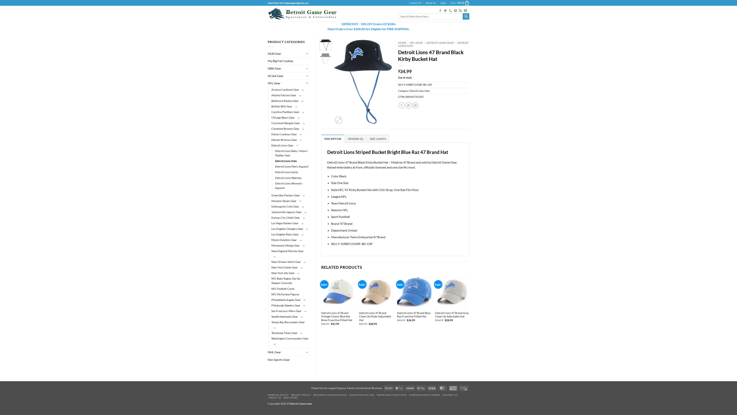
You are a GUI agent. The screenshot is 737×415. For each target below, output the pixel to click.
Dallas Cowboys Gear (284, 134)
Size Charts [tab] (378, 138)
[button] (443, 3)
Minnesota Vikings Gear (285, 245)
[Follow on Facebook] (440, 10)
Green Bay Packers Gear (285, 195)
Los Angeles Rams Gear (285, 234)
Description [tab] (332, 138)
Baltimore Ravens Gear (285, 100)
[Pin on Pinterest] (415, 105)
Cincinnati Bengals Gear (285, 123)
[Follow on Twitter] (445, 10)
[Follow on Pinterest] (455, 10)
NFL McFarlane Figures (285, 294)
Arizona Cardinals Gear (285, 89)
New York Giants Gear (284, 267)
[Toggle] (307, 53)
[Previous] (339, 82)
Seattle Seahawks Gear (284, 316)
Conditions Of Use (361, 394)
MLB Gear (274, 53)
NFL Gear (274, 83)
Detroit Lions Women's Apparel (288, 185)
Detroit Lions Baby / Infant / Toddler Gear (291, 153)
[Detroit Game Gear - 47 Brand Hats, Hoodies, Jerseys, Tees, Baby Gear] (302, 13)
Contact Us (415, 2)
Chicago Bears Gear (283, 117)
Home (402, 42)
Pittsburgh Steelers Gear (285, 305)
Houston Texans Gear (284, 201)
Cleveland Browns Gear (285, 128)
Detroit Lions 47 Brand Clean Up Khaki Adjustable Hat (375, 316)
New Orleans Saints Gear (286, 261)
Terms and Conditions (392, 394)
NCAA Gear (275, 76)
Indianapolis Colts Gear (285, 206)
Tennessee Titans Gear (284, 332)
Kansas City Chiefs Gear (285, 217)
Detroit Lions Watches (288, 177)
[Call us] (450, 10)
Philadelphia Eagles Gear (286, 299)
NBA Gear (274, 68)
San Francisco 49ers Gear (286, 311)
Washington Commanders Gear (290, 338)
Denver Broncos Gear (284, 139)
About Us (431, 2)
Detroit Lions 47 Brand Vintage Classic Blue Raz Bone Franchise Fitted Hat (336, 316)
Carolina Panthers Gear (285, 112)
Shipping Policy (278, 394)
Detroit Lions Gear (282, 145)
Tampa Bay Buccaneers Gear (288, 322)
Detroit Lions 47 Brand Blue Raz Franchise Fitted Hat (413, 314)
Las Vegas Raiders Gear (285, 223)
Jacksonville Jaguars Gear (286, 212)
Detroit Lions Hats (286, 161)
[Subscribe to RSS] (460, 10)
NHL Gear (274, 352)
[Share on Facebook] (401, 105)
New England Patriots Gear (287, 251)
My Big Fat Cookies (280, 61)
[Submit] (466, 16)
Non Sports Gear (279, 359)
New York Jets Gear (283, 273)
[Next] (386, 82)
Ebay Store (290, 397)
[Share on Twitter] (408, 105)
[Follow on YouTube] (465, 10)
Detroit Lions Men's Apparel (291, 166)
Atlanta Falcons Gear (283, 95)
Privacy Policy (301, 394)
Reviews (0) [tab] (355, 138)
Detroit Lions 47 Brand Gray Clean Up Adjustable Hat (452, 314)
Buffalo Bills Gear (281, 106)
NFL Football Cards (282, 288)
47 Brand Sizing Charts (424, 394)
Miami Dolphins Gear (284, 240)
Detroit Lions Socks (286, 172)
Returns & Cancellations (330, 394)
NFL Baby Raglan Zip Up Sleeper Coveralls (285, 281)
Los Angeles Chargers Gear (287, 228)
